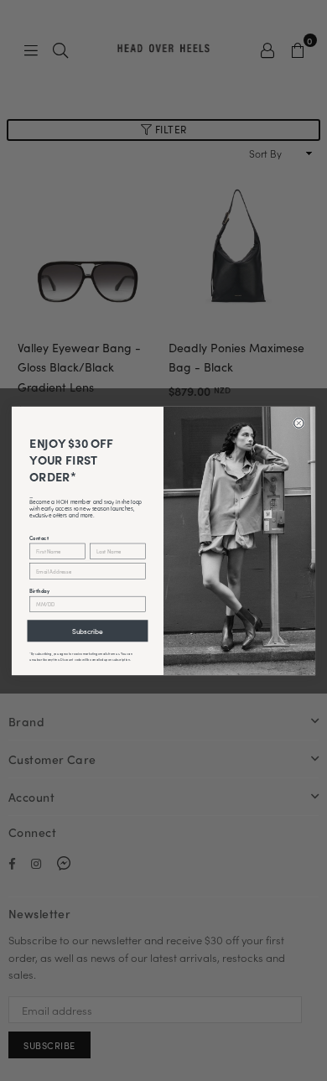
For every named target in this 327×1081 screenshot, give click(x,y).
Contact (39, 536)
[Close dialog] (299, 423)
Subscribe (87, 630)
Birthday (39, 589)
